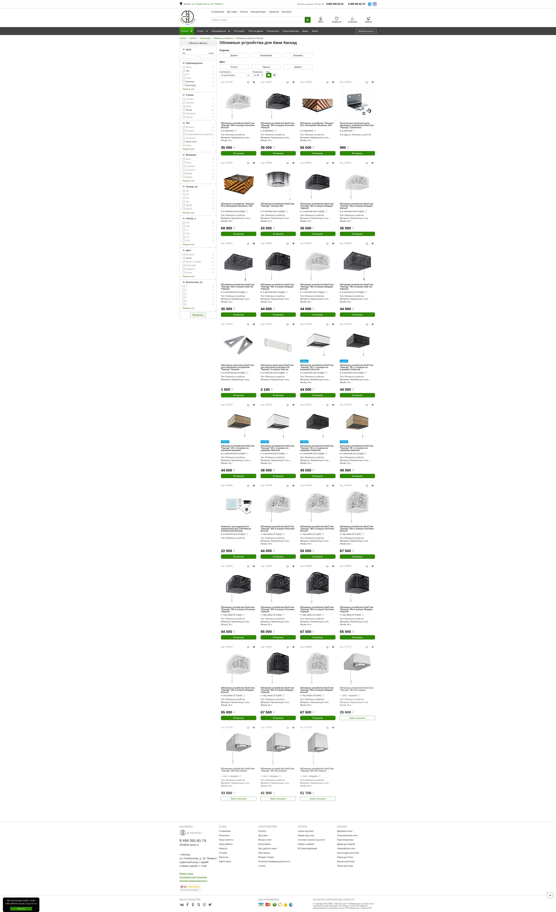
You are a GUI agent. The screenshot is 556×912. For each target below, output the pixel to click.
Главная (183, 38)
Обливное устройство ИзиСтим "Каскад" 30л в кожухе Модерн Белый (317, 286)
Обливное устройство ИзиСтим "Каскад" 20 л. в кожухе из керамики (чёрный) (356, 367)
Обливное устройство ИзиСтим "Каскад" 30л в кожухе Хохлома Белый (277, 528)
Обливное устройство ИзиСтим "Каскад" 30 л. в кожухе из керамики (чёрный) (317, 448)
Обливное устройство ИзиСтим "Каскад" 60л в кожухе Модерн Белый (317, 690)
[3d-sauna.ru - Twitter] (210, 905)
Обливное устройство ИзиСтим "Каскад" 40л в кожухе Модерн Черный (356, 609)
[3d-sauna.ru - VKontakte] (182, 905)
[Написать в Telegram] (370, 4)
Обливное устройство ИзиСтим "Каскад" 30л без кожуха (237, 769)
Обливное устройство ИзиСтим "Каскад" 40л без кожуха (277, 769)
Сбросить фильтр (198, 43)
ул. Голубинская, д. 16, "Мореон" (207, 4)
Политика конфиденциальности (193, 881)
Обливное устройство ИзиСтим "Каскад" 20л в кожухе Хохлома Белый (238, 125)
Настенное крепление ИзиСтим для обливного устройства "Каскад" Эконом (237, 367)
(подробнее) (31, 903)
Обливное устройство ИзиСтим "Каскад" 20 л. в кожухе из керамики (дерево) (237, 448)
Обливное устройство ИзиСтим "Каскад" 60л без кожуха (317, 769)
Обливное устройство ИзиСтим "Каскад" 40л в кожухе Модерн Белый (237, 690)
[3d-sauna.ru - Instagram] (204, 905)
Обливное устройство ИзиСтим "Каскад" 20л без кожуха (356, 689)
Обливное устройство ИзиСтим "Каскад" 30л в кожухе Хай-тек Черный (356, 286)
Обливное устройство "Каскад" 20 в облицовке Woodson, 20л (317, 124)
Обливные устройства (223, 38)
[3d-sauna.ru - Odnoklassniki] (193, 905)
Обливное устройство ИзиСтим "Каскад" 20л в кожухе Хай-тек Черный (237, 286)
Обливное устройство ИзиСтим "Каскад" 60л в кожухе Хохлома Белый (357, 528)
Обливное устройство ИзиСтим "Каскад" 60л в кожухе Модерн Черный (277, 690)
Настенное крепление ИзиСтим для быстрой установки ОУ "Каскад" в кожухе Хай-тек (277, 367)
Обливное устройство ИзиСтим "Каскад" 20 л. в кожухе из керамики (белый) (317, 367)
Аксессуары (205, 38)
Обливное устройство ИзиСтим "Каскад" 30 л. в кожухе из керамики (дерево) (356, 448)
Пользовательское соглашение (193, 877)
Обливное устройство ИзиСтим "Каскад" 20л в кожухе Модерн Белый (356, 206)
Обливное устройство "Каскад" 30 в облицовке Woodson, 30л (237, 205)
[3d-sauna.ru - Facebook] (187, 905)
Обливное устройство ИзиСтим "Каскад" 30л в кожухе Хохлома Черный (238, 609)
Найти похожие (357, 718)
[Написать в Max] (374, 4)
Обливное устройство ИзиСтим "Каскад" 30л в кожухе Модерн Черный (277, 286)
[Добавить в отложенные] (254, 82)
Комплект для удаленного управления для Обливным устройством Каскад (236, 528)
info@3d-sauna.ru (366, 31)
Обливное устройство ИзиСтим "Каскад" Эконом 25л (277, 205)
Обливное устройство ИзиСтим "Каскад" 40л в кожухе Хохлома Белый (317, 528)
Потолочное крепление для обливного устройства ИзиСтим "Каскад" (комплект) (357, 125)
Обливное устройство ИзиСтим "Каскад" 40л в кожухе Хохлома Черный (277, 609)
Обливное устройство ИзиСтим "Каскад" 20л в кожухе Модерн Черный (317, 206)
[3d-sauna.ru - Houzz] (198, 905)
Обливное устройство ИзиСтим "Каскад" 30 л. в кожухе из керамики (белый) (277, 448)
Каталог (193, 38)
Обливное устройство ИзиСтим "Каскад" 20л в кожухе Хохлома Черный (277, 125)
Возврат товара (186, 873)
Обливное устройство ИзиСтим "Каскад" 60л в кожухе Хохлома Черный (317, 609)
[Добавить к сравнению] (248, 82)
